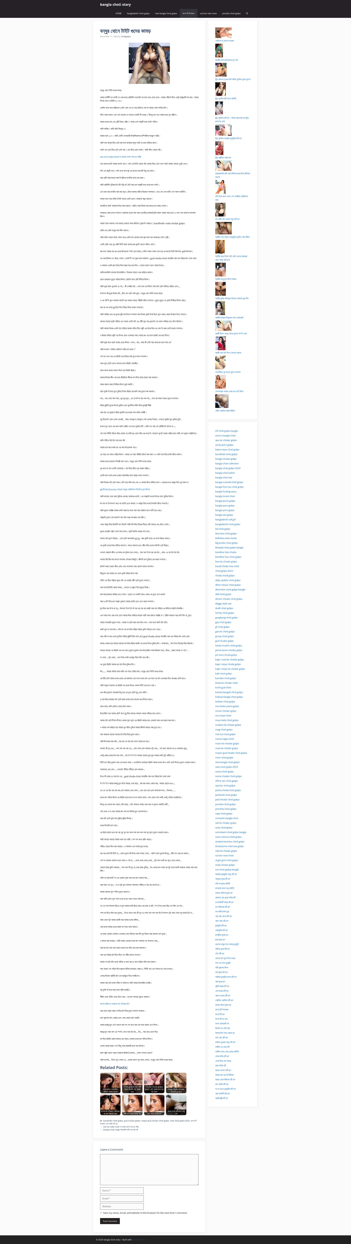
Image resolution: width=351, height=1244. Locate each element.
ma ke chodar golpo (225, 710)
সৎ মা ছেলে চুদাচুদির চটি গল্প (225, 1088)
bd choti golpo (222, 528)
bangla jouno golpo (225, 500)
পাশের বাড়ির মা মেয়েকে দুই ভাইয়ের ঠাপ (114, 1003)
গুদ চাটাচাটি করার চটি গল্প (224, 902)
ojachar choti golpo (225, 785)
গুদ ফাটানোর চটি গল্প (222, 906)
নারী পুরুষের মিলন (221, 967)
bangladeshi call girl (225, 519)
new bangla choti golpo (166, 13)
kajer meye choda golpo (228, 664)
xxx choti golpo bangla (227, 869)
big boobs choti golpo (226, 542)
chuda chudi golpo (224, 575)
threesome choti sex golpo (229, 846)
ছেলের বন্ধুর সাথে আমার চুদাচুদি (227, 944)
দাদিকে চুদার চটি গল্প (222, 948)
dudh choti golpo (224, 608)
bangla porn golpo (224, 510)
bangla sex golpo (224, 514)
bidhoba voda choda (226, 538)
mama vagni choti (224, 738)
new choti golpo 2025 (180, 1120)
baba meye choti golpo (227, 449)
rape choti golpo (223, 813)
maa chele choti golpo (226, 720)
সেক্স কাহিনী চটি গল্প (222, 1093)
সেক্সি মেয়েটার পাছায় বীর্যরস (225, 410)
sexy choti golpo (223, 827)
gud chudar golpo (132, 1120)
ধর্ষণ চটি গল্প (219, 953)
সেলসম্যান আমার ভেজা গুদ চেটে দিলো (229, 391)
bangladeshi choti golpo (138, 13)
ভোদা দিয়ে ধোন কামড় (223, 1060)
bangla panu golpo (225, 505)
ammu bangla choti (225, 435)
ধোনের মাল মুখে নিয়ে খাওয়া (225, 958)
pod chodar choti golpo (227, 799)
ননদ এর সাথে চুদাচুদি (222, 962)
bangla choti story (115, 4)
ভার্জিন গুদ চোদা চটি (222, 1046)
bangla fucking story (226, 491)
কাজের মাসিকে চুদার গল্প (223, 892)
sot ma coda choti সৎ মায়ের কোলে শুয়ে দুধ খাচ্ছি (121, 1126)
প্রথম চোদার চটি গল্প (222, 995)
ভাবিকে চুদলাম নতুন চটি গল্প (225, 1042)
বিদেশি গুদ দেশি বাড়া (222, 1028)
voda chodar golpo (225, 864)
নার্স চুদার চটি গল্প (221, 972)
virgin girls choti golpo (226, 860)
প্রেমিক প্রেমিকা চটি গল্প (224, 1000)
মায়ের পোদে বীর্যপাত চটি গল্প (225, 1079)
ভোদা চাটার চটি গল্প (222, 1056)
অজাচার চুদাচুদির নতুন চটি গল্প (226, 874)
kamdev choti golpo (225, 678)
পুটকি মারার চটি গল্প (222, 986)
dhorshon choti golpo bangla (230, 589)
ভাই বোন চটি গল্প (221, 1037)
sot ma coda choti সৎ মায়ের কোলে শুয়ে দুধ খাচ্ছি (120, 156)
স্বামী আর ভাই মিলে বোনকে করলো (228, 352)
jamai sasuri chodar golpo (228, 650)
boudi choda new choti (227, 566)
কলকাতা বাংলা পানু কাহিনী (224, 888)
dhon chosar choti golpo (228, 584)
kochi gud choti (223, 687)
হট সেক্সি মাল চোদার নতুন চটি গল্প (227, 219)
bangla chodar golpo (226, 458)
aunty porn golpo (224, 444)
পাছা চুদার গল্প (220, 981)
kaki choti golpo (223, 673)
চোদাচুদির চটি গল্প (221, 930)
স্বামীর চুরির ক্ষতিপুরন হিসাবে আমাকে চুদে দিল (232, 298)
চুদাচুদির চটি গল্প (221, 925)
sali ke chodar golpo (225, 822)
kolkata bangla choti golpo (229, 696)
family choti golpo (224, 612)
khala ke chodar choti (226, 682)
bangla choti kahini (225, 472)
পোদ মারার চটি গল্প (221, 990)
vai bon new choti (208, 13)
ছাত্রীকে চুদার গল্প (221, 934)
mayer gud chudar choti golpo (155, 1120)
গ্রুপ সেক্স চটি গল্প (221, 920)
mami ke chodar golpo (227, 743)
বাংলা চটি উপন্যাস (188, 13)
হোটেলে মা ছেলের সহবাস (224, 40)
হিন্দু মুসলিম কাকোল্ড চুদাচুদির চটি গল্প (228, 138)
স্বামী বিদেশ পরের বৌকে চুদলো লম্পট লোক (231, 333)
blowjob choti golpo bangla (229, 547)
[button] (247, 13)
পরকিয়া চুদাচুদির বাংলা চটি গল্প (226, 976)
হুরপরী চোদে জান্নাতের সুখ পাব (226, 59)
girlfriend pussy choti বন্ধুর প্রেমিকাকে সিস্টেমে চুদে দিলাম (125, 489)
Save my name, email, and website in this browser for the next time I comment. (145, 1212)
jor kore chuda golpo (226, 654)
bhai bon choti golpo (226, 533)
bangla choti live (223, 477)
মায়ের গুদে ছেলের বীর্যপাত (224, 1074)
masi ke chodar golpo (226, 748)
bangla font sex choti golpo (229, 486)
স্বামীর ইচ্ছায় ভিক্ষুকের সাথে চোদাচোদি (229, 317)
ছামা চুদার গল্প (220, 939)
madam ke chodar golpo (228, 724)
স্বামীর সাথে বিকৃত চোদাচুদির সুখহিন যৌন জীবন (232, 237)
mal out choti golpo (225, 734)
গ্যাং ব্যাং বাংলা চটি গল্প (223, 916)
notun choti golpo (224, 771)
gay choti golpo (223, 622)
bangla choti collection (227, 463)
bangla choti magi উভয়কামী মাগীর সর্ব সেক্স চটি (120, 1129)
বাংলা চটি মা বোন (221, 1018)
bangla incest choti (225, 496)
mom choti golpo (224, 757)
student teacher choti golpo (229, 841)
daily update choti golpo (227, 580)
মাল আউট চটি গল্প (112, 1123)
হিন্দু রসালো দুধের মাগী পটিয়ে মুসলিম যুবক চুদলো (232, 79)
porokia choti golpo (231, 13)
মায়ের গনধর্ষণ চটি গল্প (223, 1070)
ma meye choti (223, 715)
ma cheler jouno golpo (227, 706)
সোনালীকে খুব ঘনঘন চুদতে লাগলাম (227, 372)
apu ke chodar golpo (226, 440)
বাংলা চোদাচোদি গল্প (222, 1023)
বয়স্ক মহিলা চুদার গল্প (223, 1004)
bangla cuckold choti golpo (229, 482)
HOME (119, 13)
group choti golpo (224, 636)
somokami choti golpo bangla (230, 832)
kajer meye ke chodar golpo (230, 668)
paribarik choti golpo (226, 794)
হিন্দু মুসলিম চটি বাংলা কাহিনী (225, 98)
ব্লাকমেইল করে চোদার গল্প (225, 1032)
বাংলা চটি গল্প (220, 1014)
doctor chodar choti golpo (228, 598)
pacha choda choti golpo (228, 790)
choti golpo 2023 (224, 570)
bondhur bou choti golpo (228, 556)
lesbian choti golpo (225, 701)
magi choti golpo (224, 729)
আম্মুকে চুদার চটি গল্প (222, 878)
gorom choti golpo (225, 631)
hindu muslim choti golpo (228, 645)
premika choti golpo (225, 808)
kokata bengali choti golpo (229, 692)
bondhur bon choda (225, 552)
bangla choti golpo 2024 (227, 468)
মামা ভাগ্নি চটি (220, 1065)
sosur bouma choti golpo (228, 836)
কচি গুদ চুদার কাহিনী (222, 883)
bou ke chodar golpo (226, 561)
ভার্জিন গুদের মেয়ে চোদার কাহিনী (227, 1051)
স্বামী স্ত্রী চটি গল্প (221, 1098)
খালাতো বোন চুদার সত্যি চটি (225, 897)
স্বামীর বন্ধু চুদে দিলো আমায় (225, 279)
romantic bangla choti (226, 818)
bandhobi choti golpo (113, 1120)
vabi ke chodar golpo (226, 850)
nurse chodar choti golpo (228, 776)
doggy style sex (223, 603)
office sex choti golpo (226, 780)
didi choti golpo (223, 594)
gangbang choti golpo (226, 617)
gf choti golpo (222, 626)
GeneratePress (139, 1239)
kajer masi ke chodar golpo (229, 659)
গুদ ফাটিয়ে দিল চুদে (222, 911)
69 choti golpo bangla (226, 430)
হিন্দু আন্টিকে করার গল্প (223, 157)
